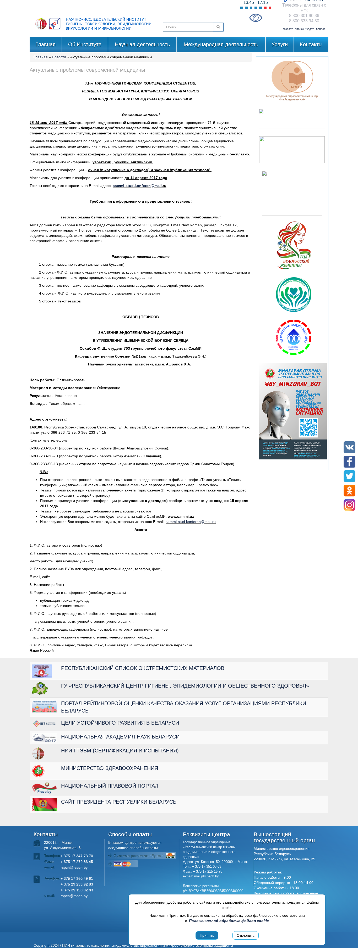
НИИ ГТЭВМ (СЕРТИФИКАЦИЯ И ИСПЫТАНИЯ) (120, 750)
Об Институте (84, 44)
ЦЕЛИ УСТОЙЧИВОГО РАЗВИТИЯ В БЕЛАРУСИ (120, 723)
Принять (207, 935)
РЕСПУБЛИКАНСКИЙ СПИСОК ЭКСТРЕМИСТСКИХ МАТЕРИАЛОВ (142, 668)
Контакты (311, 44)
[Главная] (94, 18)
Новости (59, 57)
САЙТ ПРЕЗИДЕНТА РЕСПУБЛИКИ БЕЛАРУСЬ (118, 802)
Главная (45, 44)
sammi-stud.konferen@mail (137, 186)
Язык (34, 650)
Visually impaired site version (255, 17)
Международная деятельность (221, 44)
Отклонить (245, 935)
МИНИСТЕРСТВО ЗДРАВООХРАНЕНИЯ (109, 768)
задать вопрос (316, 28)
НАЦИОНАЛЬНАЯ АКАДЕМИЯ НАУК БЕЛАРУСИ (120, 737)
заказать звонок (293, 28)
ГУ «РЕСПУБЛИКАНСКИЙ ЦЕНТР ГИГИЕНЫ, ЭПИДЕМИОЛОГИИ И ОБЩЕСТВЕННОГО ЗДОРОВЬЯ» (185, 686)
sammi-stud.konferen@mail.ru (191, 522)
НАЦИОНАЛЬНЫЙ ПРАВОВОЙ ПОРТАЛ (109, 786)
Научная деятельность (142, 44)
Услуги (280, 44)
